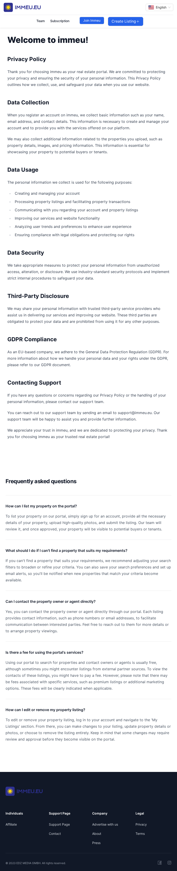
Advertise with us (105, 824)
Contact (55, 834)
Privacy (141, 824)
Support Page (59, 824)
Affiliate (11, 824)
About (96, 834)
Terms (140, 834)
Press (96, 843)
